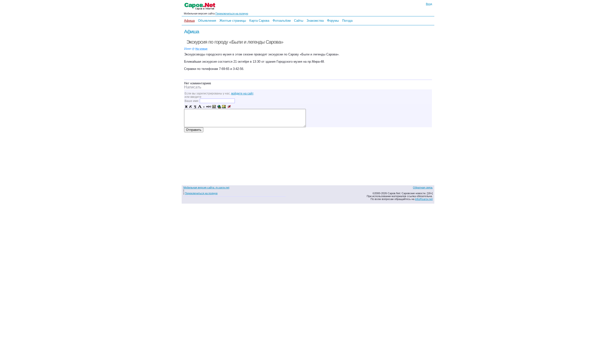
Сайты (298, 20)
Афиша (189, 20)
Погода (347, 20)
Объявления (207, 20)
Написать (192, 87)
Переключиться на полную (231, 13)
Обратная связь (423, 187)
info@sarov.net (424, 199)
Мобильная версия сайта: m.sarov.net (206, 187)
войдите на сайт (242, 93)
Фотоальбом (282, 20)
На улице (201, 48)
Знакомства (315, 20)
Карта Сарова (259, 20)
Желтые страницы (232, 20)
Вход (429, 3)
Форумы (333, 20)
